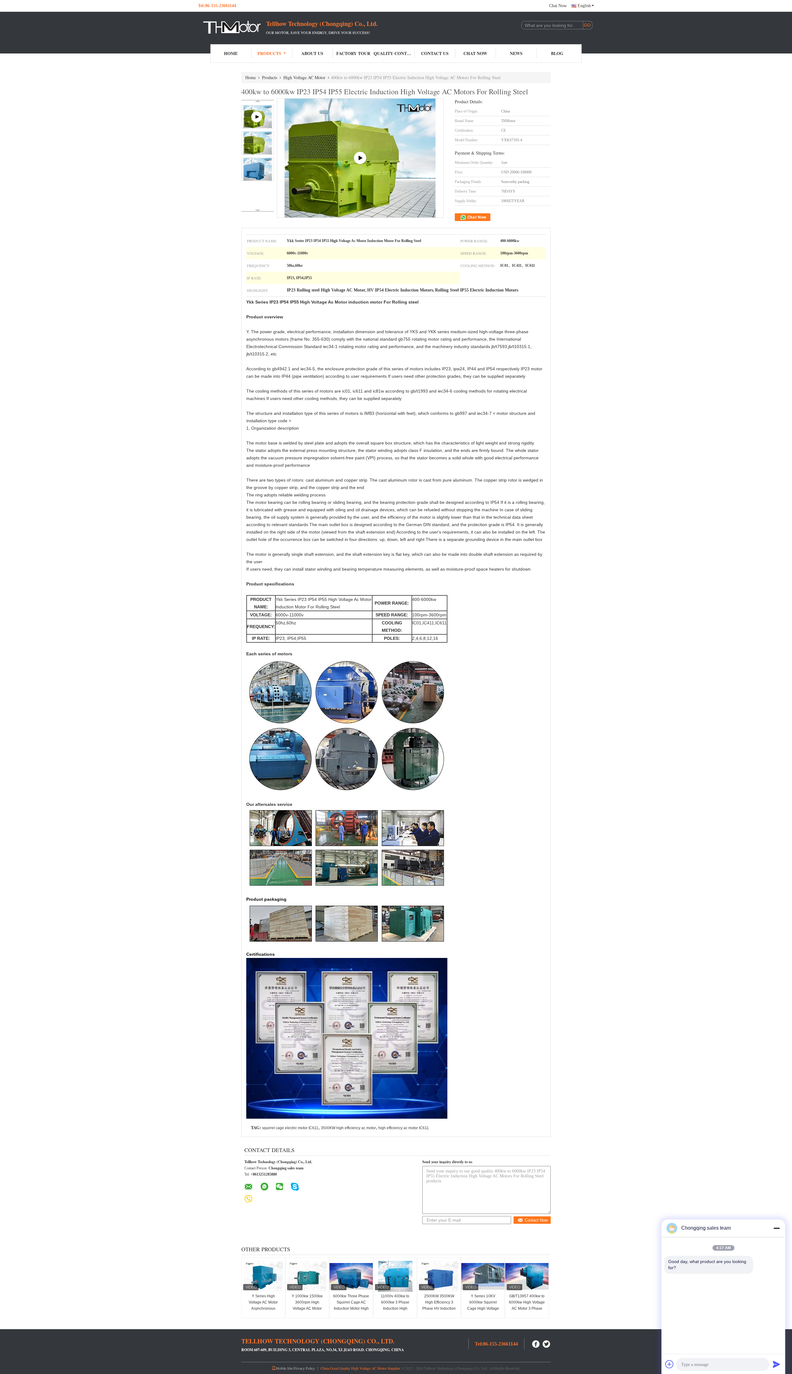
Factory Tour (353, 53)
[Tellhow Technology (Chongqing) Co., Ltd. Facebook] (536, 1343)
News (516, 53)
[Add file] (669, 1364)
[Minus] (776, 1228)
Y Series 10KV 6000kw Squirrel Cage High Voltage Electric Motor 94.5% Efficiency (483, 1308)
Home (231, 53)
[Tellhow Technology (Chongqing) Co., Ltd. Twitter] (547, 1343)
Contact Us (435, 53)
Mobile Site (284, 1368)
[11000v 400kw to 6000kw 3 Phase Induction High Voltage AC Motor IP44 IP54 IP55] (395, 1276)
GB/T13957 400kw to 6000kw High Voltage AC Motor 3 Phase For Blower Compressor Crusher (527, 1308)
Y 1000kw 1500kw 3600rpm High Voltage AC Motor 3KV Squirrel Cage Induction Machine (307, 1308)
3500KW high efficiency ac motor (348, 1128)
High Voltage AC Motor (304, 77)
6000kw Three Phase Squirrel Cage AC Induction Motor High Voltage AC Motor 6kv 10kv (351, 1308)
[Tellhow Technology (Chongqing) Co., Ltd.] (232, 27)
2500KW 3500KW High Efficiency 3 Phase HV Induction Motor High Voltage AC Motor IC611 (439, 1308)
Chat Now (558, 5)
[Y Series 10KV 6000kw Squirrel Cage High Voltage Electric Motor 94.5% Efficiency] (483, 1276)
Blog (557, 53)
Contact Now (536, 1220)
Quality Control (394, 53)
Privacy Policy (304, 1368)
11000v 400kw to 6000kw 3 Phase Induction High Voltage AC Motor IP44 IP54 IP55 (395, 1308)
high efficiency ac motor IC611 (403, 1128)
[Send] (776, 1364)
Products (269, 53)
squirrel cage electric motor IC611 (290, 1128)
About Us (312, 53)
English (584, 5)
